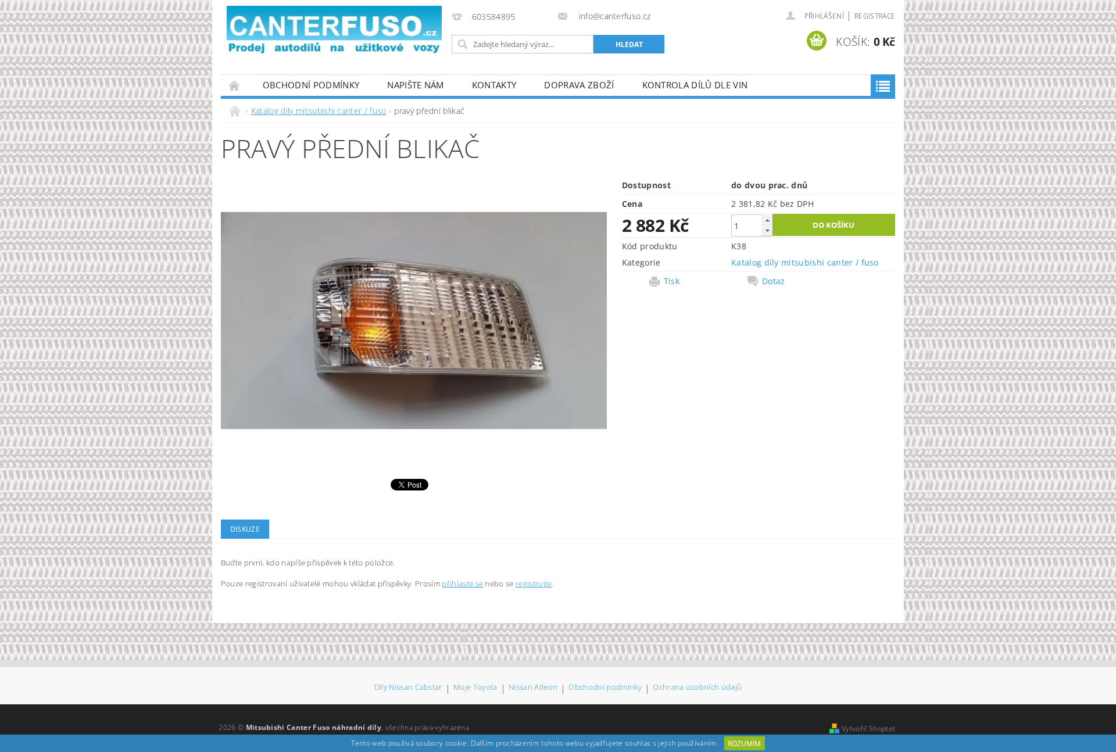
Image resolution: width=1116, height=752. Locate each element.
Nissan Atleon (533, 687)
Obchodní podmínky (311, 85)
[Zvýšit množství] (767, 219)
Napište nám (415, 85)
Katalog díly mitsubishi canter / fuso (805, 262)
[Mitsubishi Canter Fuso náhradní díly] (334, 30)
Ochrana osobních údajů (697, 687)
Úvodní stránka (235, 85)
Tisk (671, 281)
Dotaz (773, 281)
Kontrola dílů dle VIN (695, 85)
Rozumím (744, 744)
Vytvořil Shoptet (868, 728)
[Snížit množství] (767, 230)
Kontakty (494, 85)
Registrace (874, 16)
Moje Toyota (475, 687)
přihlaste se (462, 583)
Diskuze (245, 529)
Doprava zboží (579, 85)
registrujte (534, 583)
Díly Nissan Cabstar (408, 687)
